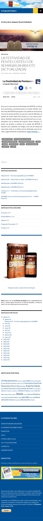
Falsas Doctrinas (10, 388)
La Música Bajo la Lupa (8, 439)
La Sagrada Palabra (8, 11)
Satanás (12, 400)
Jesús (38, 141)
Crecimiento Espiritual (32, 383)
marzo (8, 332)
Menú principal (40, 10)
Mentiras (36, 394)
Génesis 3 (10, 391)
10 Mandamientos (9, 380)
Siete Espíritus (25, 400)
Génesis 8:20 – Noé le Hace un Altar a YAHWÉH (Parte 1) (19, 179)
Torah (13, 146)
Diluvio (14, 386)
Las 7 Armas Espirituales (9, 442)
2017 (6, 357)
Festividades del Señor (27, 141)
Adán (24, 381)
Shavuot (5, 146)
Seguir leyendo (33, 132)
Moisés (5, 144)
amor (28, 380)
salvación (5, 399)
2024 (6, 342)
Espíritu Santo (7, 139)
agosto (8, 319)
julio (7, 323)
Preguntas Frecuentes (8, 224)
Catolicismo (19, 383)
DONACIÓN (5, 431)
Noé (6, 397)
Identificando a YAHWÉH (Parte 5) (12, 187)
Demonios (5, 386)
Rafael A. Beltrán (20, 73)
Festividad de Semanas (10, 141)
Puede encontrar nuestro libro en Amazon (21, 288)
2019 (6, 353)
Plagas (31, 397)
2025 (6, 339)
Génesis (3, 220)
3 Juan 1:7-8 (9, 506)
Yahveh (33, 400)
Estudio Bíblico (6, 216)
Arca (32, 381)
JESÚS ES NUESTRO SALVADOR (11, 424)
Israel (32, 391)
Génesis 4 (15, 391)
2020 (6, 351)
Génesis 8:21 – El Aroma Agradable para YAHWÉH (17, 176)
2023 (6, 344)
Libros (3, 435)
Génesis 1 (4, 391)
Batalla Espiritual (11, 383)
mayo (7, 328)
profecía (36, 397)
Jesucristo (7, 394)
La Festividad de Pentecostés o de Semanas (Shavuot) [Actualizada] (18, 63)
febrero (8, 335)
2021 (6, 348)
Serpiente (17, 400)
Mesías (3, 397)
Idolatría (27, 391)
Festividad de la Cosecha (22, 139)
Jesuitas (13, 394)
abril (7, 330)
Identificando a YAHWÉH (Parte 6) (12, 183)
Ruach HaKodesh (32, 144)
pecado (25, 397)
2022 (6, 346)
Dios (19, 386)
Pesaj (22, 144)
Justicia (25, 394)
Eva (2, 388)
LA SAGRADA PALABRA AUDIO (11, 427)
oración (10, 397)
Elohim (23, 386)
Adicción (19, 381)
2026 (6, 317)
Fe (16, 388)
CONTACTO (5, 446)
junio (7, 326)
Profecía (4, 228)
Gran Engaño (37, 388)
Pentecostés (14, 144)
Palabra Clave (17, 397)
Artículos (4, 54)
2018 (6, 355)
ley (29, 394)
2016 (6, 360)
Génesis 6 (21, 391)
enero (8, 337)
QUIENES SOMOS (7, 450)
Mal (31, 394)
